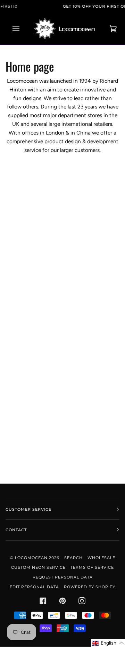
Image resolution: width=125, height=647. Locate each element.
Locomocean (31, 557)
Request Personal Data (63, 577)
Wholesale (101, 557)
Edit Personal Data (34, 586)
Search (73, 557)
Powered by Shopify (89, 586)
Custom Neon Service (38, 567)
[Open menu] (22, 29)
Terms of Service (92, 567)
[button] (108, 643)
